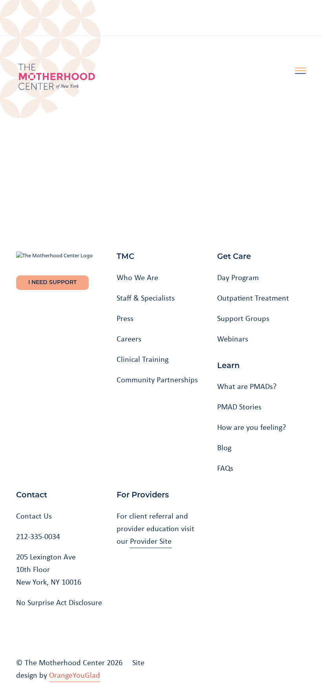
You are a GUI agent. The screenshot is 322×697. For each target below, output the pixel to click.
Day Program (238, 277)
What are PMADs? (246, 386)
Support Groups (243, 318)
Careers (129, 339)
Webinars (232, 339)
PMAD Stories (239, 407)
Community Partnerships (157, 379)
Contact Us (34, 516)
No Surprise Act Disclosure (59, 602)
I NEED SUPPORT (52, 283)
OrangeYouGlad (74, 675)
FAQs (225, 468)
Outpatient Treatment (253, 298)
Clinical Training (142, 359)
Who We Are (137, 277)
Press (125, 318)
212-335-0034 (38, 536)
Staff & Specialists (146, 298)
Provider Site (151, 541)
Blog (224, 447)
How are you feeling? (251, 427)
